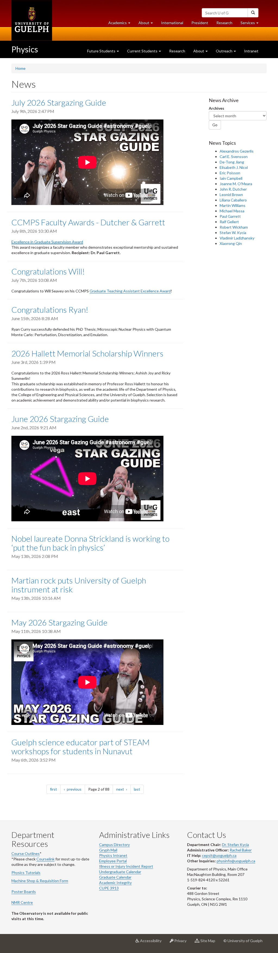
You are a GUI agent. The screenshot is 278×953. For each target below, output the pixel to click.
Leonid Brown (231, 194)
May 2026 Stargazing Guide (59, 622)
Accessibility (152, 943)
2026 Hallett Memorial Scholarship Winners (87, 353)
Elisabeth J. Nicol (234, 167)
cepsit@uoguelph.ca (219, 855)
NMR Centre (22, 902)
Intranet (251, 51)
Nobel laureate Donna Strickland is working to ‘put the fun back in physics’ (90, 543)
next (123, 789)
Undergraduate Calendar (120, 871)
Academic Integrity (115, 882)
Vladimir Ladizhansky (237, 238)
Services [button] (252, 24)
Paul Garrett (230, 216)
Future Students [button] (101, 51)
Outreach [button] (224, 51)
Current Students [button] (142, 51)
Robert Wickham (234, 227)
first (55, 789)
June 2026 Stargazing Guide (60, 419)
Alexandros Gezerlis (237, 151)
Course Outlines (25, 853)
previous (75, 789)
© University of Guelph (243, 940)
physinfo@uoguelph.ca (236, 861)
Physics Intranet (113, 855)
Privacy (182, 943)
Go (214, 124)
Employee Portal (113, 861)
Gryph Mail (108, 850)
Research (226, 24)
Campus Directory (114, 844)
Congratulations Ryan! (49, 309)
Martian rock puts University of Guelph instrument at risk (78, 584)
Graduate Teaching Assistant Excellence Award (130, 291)
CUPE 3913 (109, 888)
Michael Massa (232, 211)
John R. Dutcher (233, 189)
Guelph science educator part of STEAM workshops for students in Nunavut (80, 746)
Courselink (45, 859)
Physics (24, 49)
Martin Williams (232, 205)
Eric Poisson (230, 173)
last (139, 789)
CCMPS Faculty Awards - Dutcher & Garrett (88, 222)
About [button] (147, 24)
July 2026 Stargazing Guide (58, 102)
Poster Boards (23, 891)
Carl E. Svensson (234, 156)
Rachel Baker (241, 850)
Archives (216, 108)
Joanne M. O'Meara (236, 183)
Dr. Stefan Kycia (235, 844)
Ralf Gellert (229, 221)
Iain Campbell (231, 178)
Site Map (209, 943)
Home (20, 68)
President (199, 22)
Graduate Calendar (115, 877)
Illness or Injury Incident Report (126, 866)
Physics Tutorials (25, 872)
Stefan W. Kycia (233, 232)
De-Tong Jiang (232, 162)
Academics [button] (121, 24)
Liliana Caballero (233, 200)
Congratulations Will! (48, 271)
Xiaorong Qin (231, 243)
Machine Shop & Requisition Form (39, 880)
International (172, 22)
